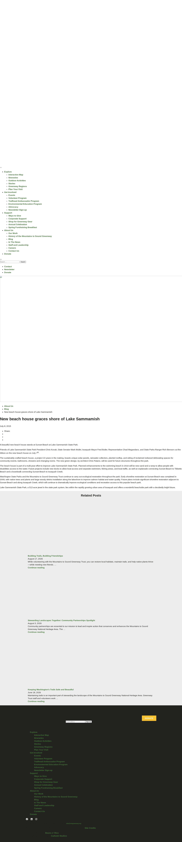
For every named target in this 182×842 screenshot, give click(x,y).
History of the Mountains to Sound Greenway (30, 236)
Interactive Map (15, 175)
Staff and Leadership (18, 245)
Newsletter (9, 269)
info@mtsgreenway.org (73, 823)
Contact (8, 266)
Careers (12, 248)
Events (11, 195)
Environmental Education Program (25, 204)
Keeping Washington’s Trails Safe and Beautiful (51, 689)
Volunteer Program (17, 198)
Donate (7, 254)
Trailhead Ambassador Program (23, 201)
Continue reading (36, 568)
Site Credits (90, 828)
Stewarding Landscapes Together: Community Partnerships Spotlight (61, 620)
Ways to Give (14, 216)
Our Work (13, 233)
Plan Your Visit (15, 189)
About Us (8, 230)
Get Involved (10, 192)
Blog (10, 239)
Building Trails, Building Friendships (45, 556)
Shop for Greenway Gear (20, 221)
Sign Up (88, 721)
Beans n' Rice (52, 833)
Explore (8, 172)
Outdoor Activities (17, 180)
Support (8, 213)
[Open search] (1, 259)
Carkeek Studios (59, 836)
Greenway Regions (17, 186)
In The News (14, 242)
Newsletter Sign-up (17, 210)
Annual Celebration (17, 224)
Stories (11, 183)
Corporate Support (17, 219)
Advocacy (13, 207)
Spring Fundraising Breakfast (22, 227)
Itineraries (13, 178)
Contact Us (13, 251)
